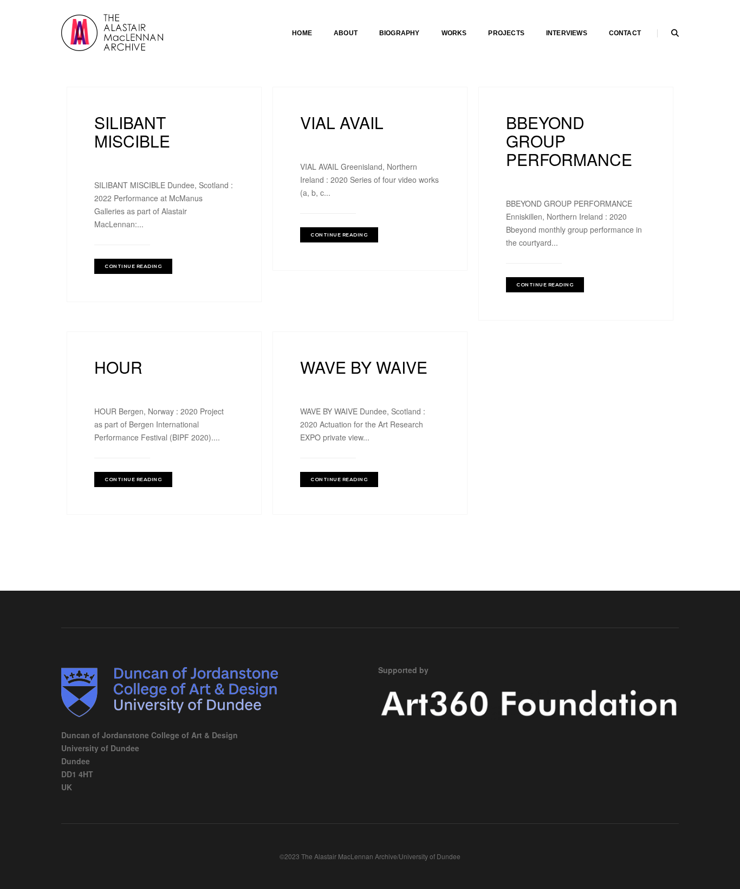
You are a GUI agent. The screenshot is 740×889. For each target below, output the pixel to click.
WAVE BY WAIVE (363, 367)
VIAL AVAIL (342, 122)
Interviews (566, 33)
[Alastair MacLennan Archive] (142, 31)
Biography (399, 33)
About (346, 33)
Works (454, 33)
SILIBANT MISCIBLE (132, 131)
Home (302, 33)
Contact (625, 33)
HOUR (118, 367)
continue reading (133, 266)
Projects (506, 33)
